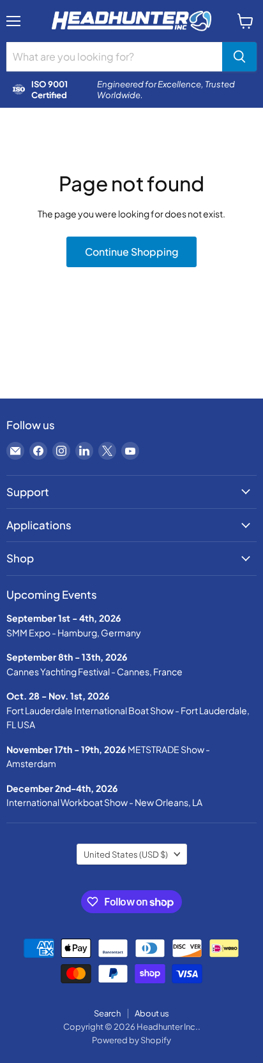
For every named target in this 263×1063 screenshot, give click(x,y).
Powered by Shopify (131, 1040)
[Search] (239, 56)
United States (126, 854)
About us (152, 1013)
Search (107, 1013)
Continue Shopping (131, 252)
